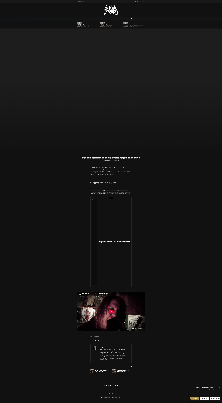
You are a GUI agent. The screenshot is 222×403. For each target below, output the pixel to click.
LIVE (95, 18)
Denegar (204, 398)
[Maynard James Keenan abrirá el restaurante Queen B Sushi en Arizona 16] (94, 242)
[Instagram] (134, 1)
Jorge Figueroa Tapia (106, 347)
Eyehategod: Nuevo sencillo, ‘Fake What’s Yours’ (113, 25)
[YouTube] (136, 1)
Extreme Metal (86, 22)
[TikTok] (138, 1)
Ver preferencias (215, 398)
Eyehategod (96, 336)
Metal (112, 160)
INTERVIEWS (101, 18)
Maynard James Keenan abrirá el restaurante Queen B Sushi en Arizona (114, 242)
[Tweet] (98, 340)
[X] (132, 1)
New (130, 22)
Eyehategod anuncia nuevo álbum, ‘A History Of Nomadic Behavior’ (136, 25)
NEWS (90, 18)
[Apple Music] (142, 1)
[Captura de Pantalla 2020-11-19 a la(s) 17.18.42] (79, 24)
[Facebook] (130, 1)
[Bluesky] (140, 1)
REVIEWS (109, 18)
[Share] (95, 340)
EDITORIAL (124, 18)
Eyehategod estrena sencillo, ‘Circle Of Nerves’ (89, 25)
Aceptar (195, 398)
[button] (219, 387)
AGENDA (116, 18)
